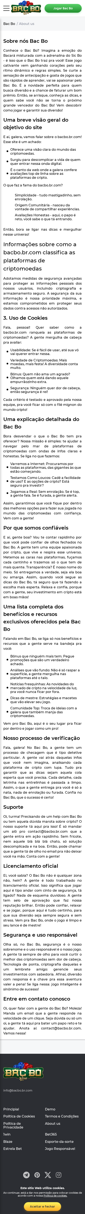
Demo (50, 1109)
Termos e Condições (62, 1116)
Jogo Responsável (60, 1149)
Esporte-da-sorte (59, 1142)
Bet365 (51, 1134)
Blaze (7, 1142)
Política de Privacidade (13, 1125)
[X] (48, 1175)
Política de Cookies (19, 1116)
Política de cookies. (55, 1195)
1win (7, 1134)
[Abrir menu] (6, 8)
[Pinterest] (37, 1175)
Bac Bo (9, 24)
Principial (11, 1109)
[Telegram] (26, 1175)
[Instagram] (58, 1175)
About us (52, 1124)
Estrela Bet (12, 1149)
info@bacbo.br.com (17, 1090)
